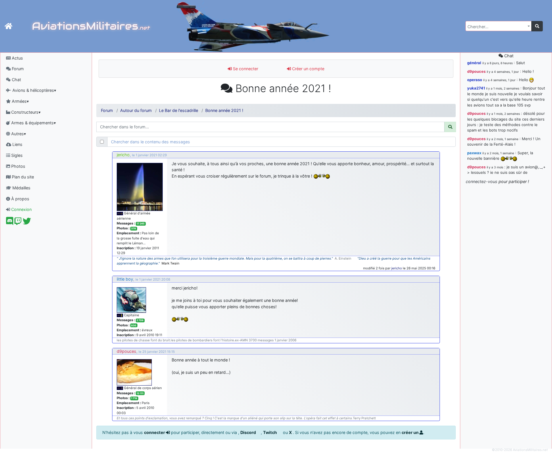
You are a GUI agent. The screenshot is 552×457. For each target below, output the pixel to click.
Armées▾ (20, 101)
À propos (19, 198)
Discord (248, 432)
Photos (17, 166)
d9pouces (126, 351)
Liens (16, 144)
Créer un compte (307, 68)
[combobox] (498, 26)
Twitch (270, 432)
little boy (125, 279)
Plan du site (22, 176)
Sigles (16, 155)
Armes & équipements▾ (33, 122)
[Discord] (9, 222)
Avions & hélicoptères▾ (33, 90)
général (474, 62)
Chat (16, 79)
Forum (17, 68)
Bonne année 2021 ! (224, 110)
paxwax (474, 153)
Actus (17, 58)
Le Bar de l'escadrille (178, 110)
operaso (474, 79)
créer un (410, 432)
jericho (123, 154)
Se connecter (245, 68)
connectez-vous (481, 181)
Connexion (21, 209)
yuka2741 (476, 88)
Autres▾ (18, 133)
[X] (27, 222)
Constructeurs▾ (25, 112)
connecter (155, 432)
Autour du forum (136, 110)
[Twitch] (18, 222)
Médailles (20, 187)
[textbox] (496, 27)
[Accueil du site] (8, 26)
